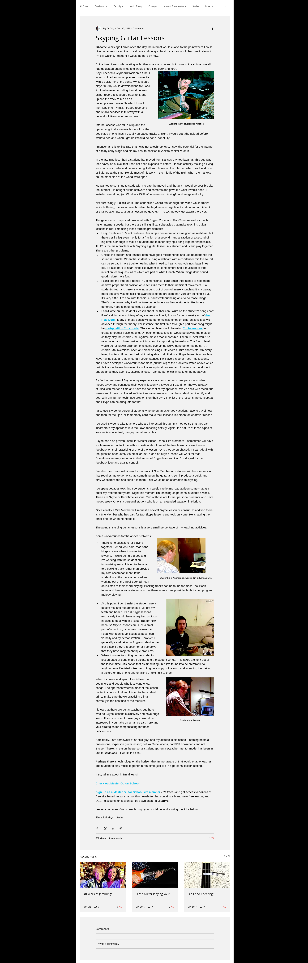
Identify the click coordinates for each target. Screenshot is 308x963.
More (207, 6)
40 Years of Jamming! (98, 894)
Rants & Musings (104, 817)
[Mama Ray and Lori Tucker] (103, 875)
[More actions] (212, 28)
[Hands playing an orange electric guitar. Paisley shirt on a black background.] (155, 875)
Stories (195, 6)
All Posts (84, 6)
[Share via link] (120, 828)
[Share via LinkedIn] (112, 828)
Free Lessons (100, 6)
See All (226, 856)
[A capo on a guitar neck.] (207, 875)
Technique (118, 6)
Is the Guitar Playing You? (153, 894)
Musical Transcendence (175, 6)
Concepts (153, 6)
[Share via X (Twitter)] (105, 828)
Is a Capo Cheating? (201, 894)
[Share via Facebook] (97, 828)
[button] (226, 6)
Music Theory (135, 6)
